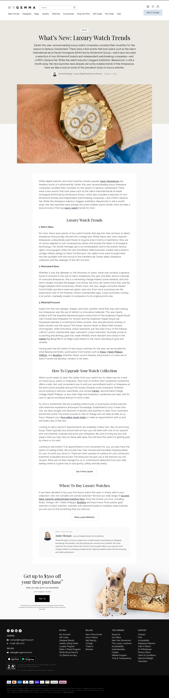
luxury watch (71, 208)
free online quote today (73, 417)
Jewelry (45, 14)
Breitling (57, 355)
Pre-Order (109, 14)
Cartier (95, 391)
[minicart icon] (158, 6)
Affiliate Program (119, 655)
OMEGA (43, 355)
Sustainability (118, 646)
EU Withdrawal (144, 649)
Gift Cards (63, 637)
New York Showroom (121, 640)
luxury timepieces (109, 181)
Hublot (42, 339)
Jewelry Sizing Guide (68, 643)
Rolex (103, 352)
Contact (141, 634)
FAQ (140, 637)
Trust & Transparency (121, 658)
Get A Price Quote (93, 634)
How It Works (91, 637)
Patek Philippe (115, 352)
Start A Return (144, 646)
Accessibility (143, 640)
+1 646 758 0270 (16, 643)
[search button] (73, 7)
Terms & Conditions (147, 655)
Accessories (68, 14)
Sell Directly (90, 640)
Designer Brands (66, 640)
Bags (36, 14)
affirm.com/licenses (68, 692)
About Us (116, 634)
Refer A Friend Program (70, 649)
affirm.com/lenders (24, 690)
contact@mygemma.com (22, 640)
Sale (119, 14)
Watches (56, 14)
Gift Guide (97, 14)
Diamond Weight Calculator (145, 659)
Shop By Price (83, 14)
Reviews (89, 649)
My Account (64, 634)
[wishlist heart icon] (153, 6)
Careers (115, 652)
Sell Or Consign (153, 13)
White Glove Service (68, 652)
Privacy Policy (144, 652)
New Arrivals (13, 14)
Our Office (116, 637)
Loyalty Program (67, 646)
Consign (89, 643)
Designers (26, 14)
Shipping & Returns (146, 643)
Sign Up (42, 598)
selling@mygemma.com (21, 652)
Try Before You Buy (68, 655)
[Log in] (148, 6)
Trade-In (89, 646)
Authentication (118, 649)
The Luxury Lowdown (122, 643)
